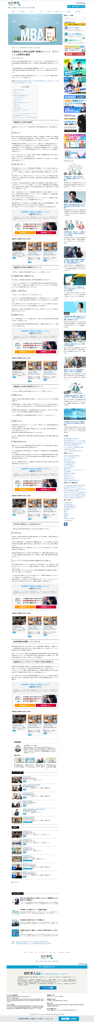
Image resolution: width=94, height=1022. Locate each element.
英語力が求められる (18, 108)
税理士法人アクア (68, 475)
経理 (32, 11)
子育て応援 (15, 1007)
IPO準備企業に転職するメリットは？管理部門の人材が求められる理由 (33, 943)
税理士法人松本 (67, 459)
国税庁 (65, 511)
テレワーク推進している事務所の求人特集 (73, 447)
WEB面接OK (40, 1007)
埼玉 (20, 996)
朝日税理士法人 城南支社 (69, 473)
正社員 (48, 996)
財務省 (65, 513)
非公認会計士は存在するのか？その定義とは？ (32, 920)
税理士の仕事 (21, 762)
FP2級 (57, 1005)
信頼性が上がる (17, 100)
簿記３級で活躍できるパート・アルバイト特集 (74, 442)
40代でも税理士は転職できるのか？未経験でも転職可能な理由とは (32, 941)
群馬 (27, 996)
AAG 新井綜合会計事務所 (70, 462)
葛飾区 (32, 1000)
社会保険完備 (26, 1005)
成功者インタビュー (59, 11)
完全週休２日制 (19, 1005)
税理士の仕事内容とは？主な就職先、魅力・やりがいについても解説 (40, 766)
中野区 (42, 999)
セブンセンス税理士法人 (69, 466)
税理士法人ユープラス (69, 478)
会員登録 (69, 1019)
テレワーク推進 (37, 1008)
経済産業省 (66, 514)
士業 (41, 11)
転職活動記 (68, 11)
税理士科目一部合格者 (68, 1004)
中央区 (19, 999)
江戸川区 (9, 1001)
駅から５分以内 (39, 1005)
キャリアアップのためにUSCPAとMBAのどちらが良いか (25, 113)
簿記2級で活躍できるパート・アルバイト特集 (74, 440)
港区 (17, 999)
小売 (62, 1010)
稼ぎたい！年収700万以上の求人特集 (72, 450)
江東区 (42, 1000)
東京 (12, 996)
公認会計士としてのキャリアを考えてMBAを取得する (25, 117)
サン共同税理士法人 (68, 464)
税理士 (13, 11)
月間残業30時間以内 (22, 1007)
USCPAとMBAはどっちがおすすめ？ (21, 110)
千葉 (18, 996)
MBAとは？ (16, 91)
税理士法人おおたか (69, 476)
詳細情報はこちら (25, 232)
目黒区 (29, 999)
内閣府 (65, 516)
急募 (28, 1007)
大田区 (36, 999)
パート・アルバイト (54, 996)
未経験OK (9, 1005)
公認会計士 (22, 11)
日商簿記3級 (49, 1005)
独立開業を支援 (25, 1008)
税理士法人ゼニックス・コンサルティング (73, 469)
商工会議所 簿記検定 (69, 518)
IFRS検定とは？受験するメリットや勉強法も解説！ (34, 909)
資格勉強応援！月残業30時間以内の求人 (73, 443)
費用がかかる (16, 106)
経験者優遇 (13, 1005)
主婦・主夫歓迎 (32, 1005)
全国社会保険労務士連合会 (70, 506)
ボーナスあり (9, 1007)
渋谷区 (22, 999)
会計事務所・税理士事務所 (53, 1000)
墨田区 (38, 1000)
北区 (23, 1000)
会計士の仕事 (32, 762)
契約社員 (61, 996)
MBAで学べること (17, 93)
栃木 (24, 996)
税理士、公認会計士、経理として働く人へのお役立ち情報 (47, 961)
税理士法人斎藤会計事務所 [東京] (71, 480)
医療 (68, 1010)
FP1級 (54, 1005)
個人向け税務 (50, 1010)
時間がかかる (16, 104)
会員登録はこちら (46, 232)
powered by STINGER (59, 1014)
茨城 (22, 996)
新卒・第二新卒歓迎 (33, 1007)
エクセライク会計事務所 (69, 457)
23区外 (17, 997)
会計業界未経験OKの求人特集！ (71, 438)
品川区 (32, 999)
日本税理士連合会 (68, 502)
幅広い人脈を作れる (18, 98)
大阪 (29, 996)
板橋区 (17, 1000)
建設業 (70, 1010)
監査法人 (66, 1000)
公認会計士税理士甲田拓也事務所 (71, 455)
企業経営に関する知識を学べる (20, 97)
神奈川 (15, 996)
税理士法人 (61, 1000)
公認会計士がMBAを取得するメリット (21, 95)
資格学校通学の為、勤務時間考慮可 (14, 1008)
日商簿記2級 (81, 1004)
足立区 (26, 1000)
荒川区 (29, 1000)
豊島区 (14, 1000)
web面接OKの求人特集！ (69, 449)
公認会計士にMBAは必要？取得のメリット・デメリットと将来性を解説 (30, 766)
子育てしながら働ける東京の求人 (71, 445)
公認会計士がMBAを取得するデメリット (22, 102)
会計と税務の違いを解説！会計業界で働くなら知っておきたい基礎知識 (19, 766)
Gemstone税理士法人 (69, 461)
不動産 (65, 1010)
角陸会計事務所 (67, 468)
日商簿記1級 (75, 1004)
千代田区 (13, 999)
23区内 (13, 997)
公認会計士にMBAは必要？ (19, 89)
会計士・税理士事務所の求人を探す (76, 6)
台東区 (35, 1000)
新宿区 (39, 999)
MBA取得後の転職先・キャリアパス (21, 115)
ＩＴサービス (58, 1010)
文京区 (8, 1000)
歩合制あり (31, 1008)
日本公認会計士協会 (68, 504)
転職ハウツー (50, 11)
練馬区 (20, 1000)
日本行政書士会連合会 (69, 507)
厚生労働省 (66, 509)
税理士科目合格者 (59, 1004)
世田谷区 (26, 999)
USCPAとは (16, 111)
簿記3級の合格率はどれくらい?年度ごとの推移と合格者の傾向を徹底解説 (51, 766)
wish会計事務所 (67, 471)
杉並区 (11, 1000)
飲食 (54, 1010)
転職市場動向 (53, 762)
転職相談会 (78, 11)
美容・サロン (75, 1010)
